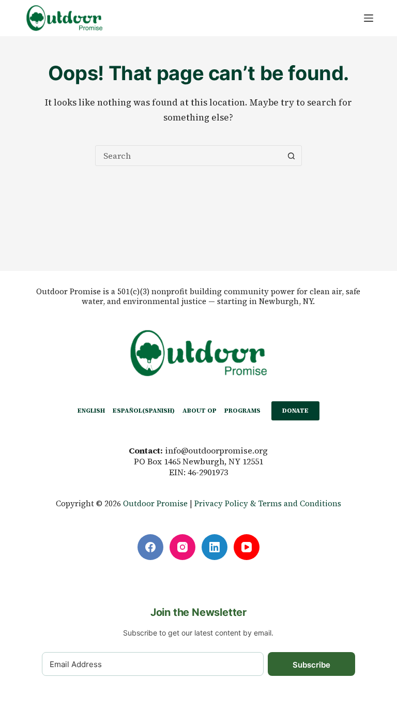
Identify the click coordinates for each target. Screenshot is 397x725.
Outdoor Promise (155, 503)
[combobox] (189, 155)
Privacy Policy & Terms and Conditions (267, 503)
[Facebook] (150, 547)
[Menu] (368, 18)
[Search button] (291, 155)
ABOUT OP (199, 410)
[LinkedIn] (214, 547)
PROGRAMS (242, 410)
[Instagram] (182, 547)
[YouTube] (246, 547)
